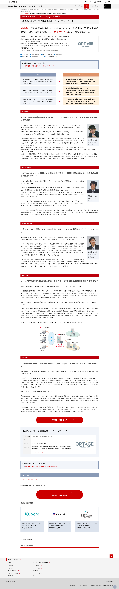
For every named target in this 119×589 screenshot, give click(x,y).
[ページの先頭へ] (111, 556)
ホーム (21, 13)
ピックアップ (80, 6)
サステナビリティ (12, 570)
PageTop (115, 587)
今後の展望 (25, 57)
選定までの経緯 (35, 55)
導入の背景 (25, 55)
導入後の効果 (59, 55)
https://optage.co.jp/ (37, 452)
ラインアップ (72, 6)
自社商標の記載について (96, 585)
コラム (101, 6)
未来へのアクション (13, 573)
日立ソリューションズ (13, 559)
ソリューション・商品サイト (40, 562)
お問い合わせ (109, 581)
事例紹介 (26, 13)
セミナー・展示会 (94, 6)
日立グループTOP (11, 581)
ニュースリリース (12, 568)
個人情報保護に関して (84, 585)
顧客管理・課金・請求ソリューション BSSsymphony (41, 66)
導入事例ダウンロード (51, 57)
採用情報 (10, 576)
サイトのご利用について (73, 585)
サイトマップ (101, 581)
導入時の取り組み (47, 55)
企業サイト (11, 562)
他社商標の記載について (108, 585)
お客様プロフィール (36, 57)
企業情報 (10, 565)
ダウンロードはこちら (30, 479)
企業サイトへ (107, 6)
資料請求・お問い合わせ (59, 420)
